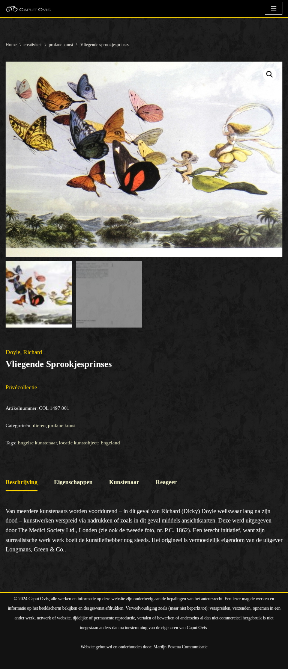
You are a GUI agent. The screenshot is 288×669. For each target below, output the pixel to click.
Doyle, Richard (24, 352)
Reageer (166, 482)
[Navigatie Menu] (273, 8)
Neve (12, 661)
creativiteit (33, 44)
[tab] (22, 482)
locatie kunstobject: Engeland (89, 442)
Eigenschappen (73, 482)
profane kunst (61, 44)
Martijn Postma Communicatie (180, 646)
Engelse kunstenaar (37, 442)
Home (11, 44)
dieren (39, 425)
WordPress (92, 661)
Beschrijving (22, 482)
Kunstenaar (124, 482)
